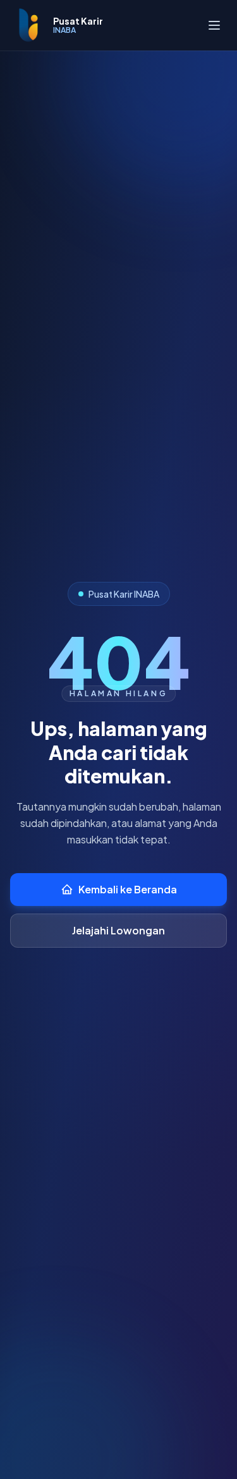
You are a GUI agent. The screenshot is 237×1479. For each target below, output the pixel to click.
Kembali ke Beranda (127, 889)
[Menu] (214, 25)
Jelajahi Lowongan (118, 930)
